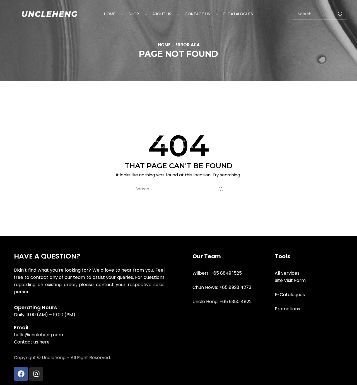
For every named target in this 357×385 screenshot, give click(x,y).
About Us (161, 14)
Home (109, 14)
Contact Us (197, 14)
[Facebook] (21, 374)
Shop (134, 14)
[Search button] (340, 14)
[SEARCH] (221, 189)
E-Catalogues (238, 14)
